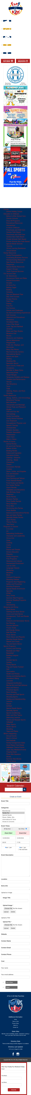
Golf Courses (11, 315)
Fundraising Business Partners (17, 257)
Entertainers (10, 476)
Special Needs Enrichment (15, 588)
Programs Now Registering (15, 582)
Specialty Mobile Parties (14, 517)
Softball (9, 706)
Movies (8, 335)
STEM (8, 593)
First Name (4, 1075)
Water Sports (11, 724)
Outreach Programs (13, 577)
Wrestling (9, 729)
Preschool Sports (12, 690)
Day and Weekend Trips (14, 294)
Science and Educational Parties (17, 513)
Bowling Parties (11, 450)
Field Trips (10, 301)
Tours (8, 386)
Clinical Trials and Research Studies (16, 408)
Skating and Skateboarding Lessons (15, 700)
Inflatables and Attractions (15, 489)
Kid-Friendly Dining (12, 630)
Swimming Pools (12, 372)
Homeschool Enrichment (15, 563)
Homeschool (10, 225)
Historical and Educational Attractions (15, 318)
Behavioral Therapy (13, 400)
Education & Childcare (11, 214)
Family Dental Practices (14, 418)
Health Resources (10, 395)
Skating (9, 358)
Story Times (10, 595)
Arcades (9, 283)
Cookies (9, 469)
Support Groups (12, 269)
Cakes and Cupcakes (13, 453)
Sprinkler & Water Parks (14, 370)
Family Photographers (14, 255)
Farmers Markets (12, 625)
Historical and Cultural (14, 561)
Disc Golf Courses (12, 296)
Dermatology (10, 414)
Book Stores (10, 609)
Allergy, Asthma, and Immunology (18, 398)
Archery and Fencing (13, 648)
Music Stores (11, 634)
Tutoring (9, 246)
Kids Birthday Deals (13, 492)
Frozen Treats (11, 627)
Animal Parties (11, 444)
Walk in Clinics (11, 439)
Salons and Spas (12, 356)
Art (7, 531)
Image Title (6, 898)
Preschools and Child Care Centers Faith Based (15, 231)
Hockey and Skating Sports (16, 676)
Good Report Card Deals (15, 745)
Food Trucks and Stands (15, 483)
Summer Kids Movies (13, 759)
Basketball (10, 653)
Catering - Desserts (13, 457)
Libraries (9, 329)
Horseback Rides (12, 322)
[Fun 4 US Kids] (15, 8)
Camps (6, 209)
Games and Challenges (14, 310)
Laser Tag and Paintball (14, 326)
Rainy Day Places (12, 349)
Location (4, 879)
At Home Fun (11, 285)
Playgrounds (10, 342)
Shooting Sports (12, 696)
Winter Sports (11, 726)
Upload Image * (8, 905)
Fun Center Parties (13, 485)
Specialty (9, 591)
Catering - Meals (12, 460)
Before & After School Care (16, 216)
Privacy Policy (15, 1023)
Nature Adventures (13, 340)
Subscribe (13, 1089)
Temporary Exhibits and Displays (17, 377)
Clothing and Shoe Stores (15, 611)
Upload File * (7, 922)
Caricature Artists (12, 455)
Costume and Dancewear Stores (17, 621)
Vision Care (10, 437)
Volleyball (9, 722)
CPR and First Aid (12, 411)
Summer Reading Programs (16, 600)
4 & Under (10, 529)
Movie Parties (11, 496)
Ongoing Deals (11, 752)
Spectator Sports (12, 363)
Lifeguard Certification (14, 683)
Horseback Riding (12, 678)
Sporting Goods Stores (14, 639)
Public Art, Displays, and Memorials (15, 346)
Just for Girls (10, 565)
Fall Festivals (10, 740)
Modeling (9, 572)
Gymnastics (10, 671)
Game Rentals (11, 487)
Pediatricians (10, 434)
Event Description (7, 855)
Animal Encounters (13, 280)
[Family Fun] (13, 813)
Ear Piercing (10, 623)
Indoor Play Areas (12, 324)
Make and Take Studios (14, 331)
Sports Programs (10, 646)
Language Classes (12, 568)
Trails (8, 388)
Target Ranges (11, 375)
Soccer (8, 703)
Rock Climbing (11, 692)
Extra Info (4, 886)
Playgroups (10, 264)
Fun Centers (10, 308)
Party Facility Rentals (13, 501)
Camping (9, 292)
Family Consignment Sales (15, 742)
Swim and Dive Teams (14, 715)
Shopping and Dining (11, 607)
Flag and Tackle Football (14, 667)
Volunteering (10, 604)
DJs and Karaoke (12, 473)
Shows (8, 756)
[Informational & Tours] (13, 819)
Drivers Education (12, 552)
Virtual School (11, 250)
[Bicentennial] (13, 811)
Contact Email (6, 948)
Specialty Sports (12, 710)
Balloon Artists (11, 448)
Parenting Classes (12, 579)
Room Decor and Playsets (15, 637)
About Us (15, 1025)
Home (15, 1019)
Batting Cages (11, 287)
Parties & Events (9, 441)
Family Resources (10, 253)
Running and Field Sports (15, 694)
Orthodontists (11, 427)
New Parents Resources (14, 262)
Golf (7, 669)
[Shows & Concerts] (13, 821)
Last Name (4, 1082)
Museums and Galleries (14, 338)
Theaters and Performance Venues (15, 380)
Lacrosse (9, 680)
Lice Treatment (11, 420)
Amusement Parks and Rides (16, 278)
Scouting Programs (13, 586)
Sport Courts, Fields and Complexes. (15, 366)
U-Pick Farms (11, 761)
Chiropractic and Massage (15, 404)
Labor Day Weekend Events (16, 749)
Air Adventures (11, 276)
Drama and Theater (13, 549)
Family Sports (11, 664)
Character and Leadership (15, 536)
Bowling (9, 289)
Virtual (8, 602)
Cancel (8, 987)
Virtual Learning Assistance (16, 248)
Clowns (8, 464)
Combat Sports (11, 660)
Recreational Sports (13, 354)
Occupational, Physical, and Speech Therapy (16, 424)
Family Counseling (12, 416)
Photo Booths (11, 510)
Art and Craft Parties (13, 446)
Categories (5, 808)
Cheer (8, 657)
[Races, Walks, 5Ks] (13, 817)
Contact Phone (6, 954)
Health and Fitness (13, 673)
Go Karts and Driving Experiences (18, 312)
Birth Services (11, 402)
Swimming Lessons (13, 717)
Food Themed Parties (14, 480)
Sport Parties (11, 519)
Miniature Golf (11, 333)
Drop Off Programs (13, 220)
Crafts (8, 545)
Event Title (4, 801)
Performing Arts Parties (14, 508)
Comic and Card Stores (14, 614)
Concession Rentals (13, 467)
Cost (2, 961)
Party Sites (10, 506)
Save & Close (9, 982)
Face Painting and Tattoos (15, 478)
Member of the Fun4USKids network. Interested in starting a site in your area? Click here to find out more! (15, 1034)
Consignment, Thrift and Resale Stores (17, 617)
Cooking (9, 542)
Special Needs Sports (14, 708)
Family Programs (12, 556)
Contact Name (6, 941)
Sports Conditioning (13, 713)
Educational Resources (14, 223)
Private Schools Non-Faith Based (18, 241)
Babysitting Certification (14, 533)
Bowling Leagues (12, 655)
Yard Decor (10, 524)
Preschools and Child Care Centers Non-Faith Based (15, 235)
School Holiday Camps (14, 211)
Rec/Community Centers (15, 352)
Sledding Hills (11, 361)
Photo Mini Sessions (13, 754)
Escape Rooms (11, 299)
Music (8, 575)
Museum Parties (12, 499)
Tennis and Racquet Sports (16, 720)
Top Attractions (11, 384)
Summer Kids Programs (14, 598)
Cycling (8, 662)
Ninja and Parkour (12, 687)
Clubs (8, 540)
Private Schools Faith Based (16, 239)
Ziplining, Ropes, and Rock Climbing (15, 392)
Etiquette (9, 554)
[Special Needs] (13, 815)
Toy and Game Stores (14, 644)
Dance (8, 547)
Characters (10, 462)
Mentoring (9, 570)
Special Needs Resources (15, 266)
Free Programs (11, 558)
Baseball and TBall (12, 651)
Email (3, 1069)
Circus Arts (10, 538)
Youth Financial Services (15, 271)
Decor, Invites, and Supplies (16, 471)
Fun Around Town (10, 273)
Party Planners (11, 503)
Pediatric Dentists (12, 430)
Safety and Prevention (14, 584)
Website (4, 934)
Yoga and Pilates (12, 731)
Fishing (8, 303)
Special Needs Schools (14, 243)
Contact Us (15, 1027)
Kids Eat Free (11, 632)
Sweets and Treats (12, 641)
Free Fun (9, 306)
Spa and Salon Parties (14, 515)
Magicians (9, 494)
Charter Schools (12, 218)
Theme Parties (11, 522)
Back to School (11, 738)
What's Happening (10, 733)
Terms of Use (15, 1021)
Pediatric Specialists (13, 432)
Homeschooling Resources (15, 260)
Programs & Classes (11, 526)
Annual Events (11, 736)
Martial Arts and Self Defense (16, 685)
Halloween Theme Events (15, 747)
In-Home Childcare (13, 227)
